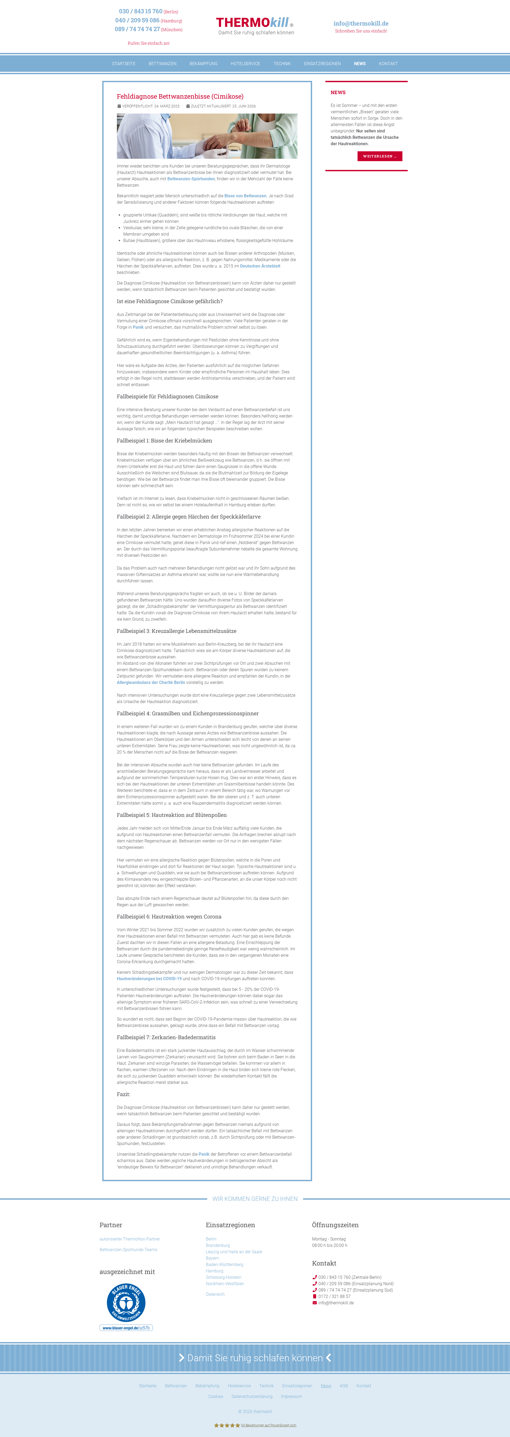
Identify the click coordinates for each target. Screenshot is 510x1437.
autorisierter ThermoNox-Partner (130, 1239)
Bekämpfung (207, 1385)
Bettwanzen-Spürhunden (191, 178)
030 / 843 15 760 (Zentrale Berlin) (349, 1277)
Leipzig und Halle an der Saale (234, 1251)
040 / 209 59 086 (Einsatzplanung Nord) (355, 1283)
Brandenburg (218, 1245)
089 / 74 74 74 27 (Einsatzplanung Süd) (355, 1290)
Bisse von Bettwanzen (245, 195)
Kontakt (363, 1385)
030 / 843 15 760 (141, 11)
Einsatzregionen (297, 1385)
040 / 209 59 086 (137, 20)
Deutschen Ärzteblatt (260, 266)
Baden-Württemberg (224, 1264)
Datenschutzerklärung (252, 1396)
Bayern (212, 1258)
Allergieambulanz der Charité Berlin (151, 682)
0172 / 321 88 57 (334, 1296)
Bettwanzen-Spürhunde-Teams (128, 1249)
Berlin (211, 1239)
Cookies (215, 1396)
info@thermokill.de (361, 23)
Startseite (147, 1385)
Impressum (291, 1396)
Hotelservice (239, 1385)
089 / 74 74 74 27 (137, 29)
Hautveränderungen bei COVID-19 (149, 978)
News (326, 1385)
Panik (138, 327)
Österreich (215, 1294)
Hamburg (214, 1270)
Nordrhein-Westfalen (225, 1283)
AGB (344, 1385)
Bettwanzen (176, 1385)
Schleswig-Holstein (223, 1277)
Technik (266, 1385)
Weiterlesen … (380, 156)
